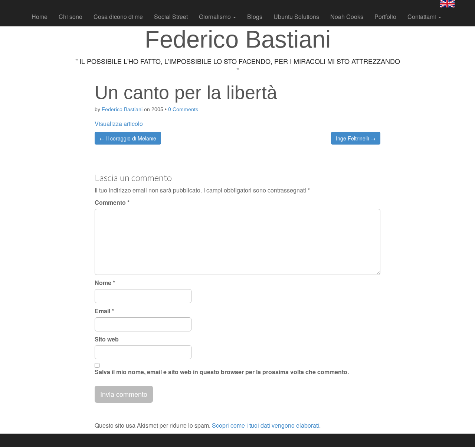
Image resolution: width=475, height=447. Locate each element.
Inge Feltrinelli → (356, 138)
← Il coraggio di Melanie (127, 138)
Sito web (107, 339)
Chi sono (70, 16)
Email (104, 311)
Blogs (254, 16)
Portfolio (385, 16)
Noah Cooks (346, 16)
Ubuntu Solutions (296, 16)
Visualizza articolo (119, 123)
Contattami (422, 16)
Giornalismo (215, 16)
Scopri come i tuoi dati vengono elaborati (265, 425)
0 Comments (183, 109)
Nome (105, 283)
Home (40, 16)
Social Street (171, 16)
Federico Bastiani (122, 109)
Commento (112, 202)
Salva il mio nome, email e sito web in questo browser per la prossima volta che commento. (222, 372)
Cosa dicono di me (118, 16)
